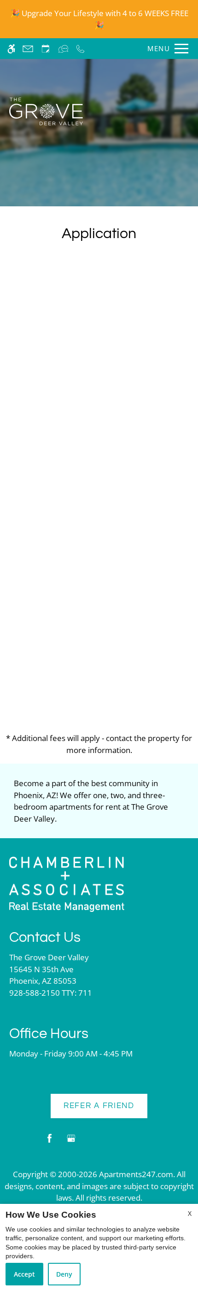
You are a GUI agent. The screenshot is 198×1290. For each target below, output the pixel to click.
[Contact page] (27, 49)
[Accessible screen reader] (11, 49)
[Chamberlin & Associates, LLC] (66, 883)
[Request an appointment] (45, 49)
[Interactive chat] (63, 49)
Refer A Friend (99, 1106)
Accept (24, 1274)
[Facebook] (49, 1142)
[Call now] (80, 49)
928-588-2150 (50, 992)
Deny (64, 1274)
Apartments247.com (136, 1174)
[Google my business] (71, 1142)
